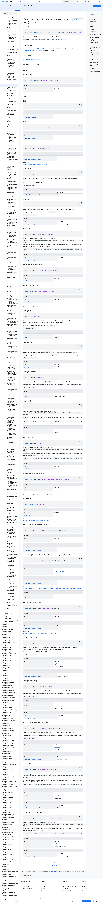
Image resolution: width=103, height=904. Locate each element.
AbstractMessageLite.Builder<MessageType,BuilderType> (48, 48)
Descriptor (27, 91)
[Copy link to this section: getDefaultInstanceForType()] (43, 264)
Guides (10, 9)
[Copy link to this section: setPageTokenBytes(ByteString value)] (49, 722)
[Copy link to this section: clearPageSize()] (34, 168)
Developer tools (39, 15)
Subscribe (86, 901)
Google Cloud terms (42, 898)
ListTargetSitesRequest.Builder (33, 159)
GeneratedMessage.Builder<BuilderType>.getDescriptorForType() (39, 306)
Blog (83, 884)
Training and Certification (67, 893)
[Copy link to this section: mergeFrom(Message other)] (43, 602)
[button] (9, 608)
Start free (97, 6)
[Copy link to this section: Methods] (32, 97)
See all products (24, 884)
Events (83, 886)
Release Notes (44, 888)
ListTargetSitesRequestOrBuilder (31, 59)
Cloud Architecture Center (67, 890)
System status (44, 890)
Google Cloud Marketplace (26, 888)
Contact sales (24, 890)
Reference (17, 9)
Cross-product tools (37, 1)
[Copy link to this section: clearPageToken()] (36, 199)
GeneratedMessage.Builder (31, 50)
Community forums (45, 884)
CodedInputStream (59, 571)
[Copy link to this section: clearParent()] (33, 228)
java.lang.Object (27, 48)
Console (81, 1)
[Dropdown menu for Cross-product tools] (43, 1)
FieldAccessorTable (29, 489)
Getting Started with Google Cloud (69, 886)
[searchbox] (9, 13)
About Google (24, 898)
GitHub (63, 884)
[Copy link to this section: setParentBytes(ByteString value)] (46, 812)
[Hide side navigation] (16, 901)
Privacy (29, 898)
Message (56, 618)
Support (43, 886)
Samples (25, 9)
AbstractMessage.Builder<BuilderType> (73, 48)
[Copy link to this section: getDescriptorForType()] (40, 285)
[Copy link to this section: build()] (28, 101)
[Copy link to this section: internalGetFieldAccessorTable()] (45, 473)
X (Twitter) (84, 888)
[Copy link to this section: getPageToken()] (35, 342)
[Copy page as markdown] (35, 23)
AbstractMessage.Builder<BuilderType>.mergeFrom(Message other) (40, 633)
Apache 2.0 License (24, 873)
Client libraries (28, 6)
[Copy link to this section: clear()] (28, 143)
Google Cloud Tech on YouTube (89, 893)
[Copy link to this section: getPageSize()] (33, 311)
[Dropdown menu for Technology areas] (28, 1)
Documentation (31, 15)
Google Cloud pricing (25, 886)
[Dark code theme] (79, 30)
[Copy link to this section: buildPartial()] (32, 122)
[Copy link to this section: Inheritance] (33, 45)
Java (20, 6)
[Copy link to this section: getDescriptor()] (34, 75)
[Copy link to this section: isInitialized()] (32, 499)
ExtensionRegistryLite (60, 574)
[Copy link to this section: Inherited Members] (41, 64)
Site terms (34, 898)
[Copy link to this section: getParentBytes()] (35, 437)
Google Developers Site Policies (43, 873)
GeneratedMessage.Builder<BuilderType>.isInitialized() (36, 520)
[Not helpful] (82, 16)
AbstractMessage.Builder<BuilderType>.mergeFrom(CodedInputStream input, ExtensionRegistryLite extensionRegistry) (52, 588)
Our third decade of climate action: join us (57, 898)
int (25, 337)
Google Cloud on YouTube (88, 890)
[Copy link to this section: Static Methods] (36, 70)
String (26, 367)
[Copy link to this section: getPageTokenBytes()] (38, 372)
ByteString (27, 396)
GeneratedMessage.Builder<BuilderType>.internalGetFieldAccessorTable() (41, 494)
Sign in (99, 1)
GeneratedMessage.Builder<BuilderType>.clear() (35, 164)
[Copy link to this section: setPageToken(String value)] (42, 681)
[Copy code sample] (81, 30)
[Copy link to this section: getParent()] (32, 401)
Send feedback (77, 19)
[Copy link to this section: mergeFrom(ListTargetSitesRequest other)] (52, 524)
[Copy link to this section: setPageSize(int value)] (39, 637)
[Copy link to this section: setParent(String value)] (39, 764)
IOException (27, 598)
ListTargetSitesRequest (30, 117)
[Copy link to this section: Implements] (33, 56)
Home (24, 15)
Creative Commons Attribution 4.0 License (58, 871)
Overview (4, 9)
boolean (26, 515)
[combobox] (69, 1)
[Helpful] (80, 16)
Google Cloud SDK (10, 6)
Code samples (65, 888)
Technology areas (23, 1)
